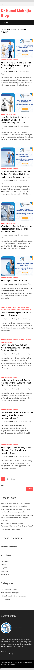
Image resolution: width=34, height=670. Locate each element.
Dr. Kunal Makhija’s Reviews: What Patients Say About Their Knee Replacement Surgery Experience (16, 174)
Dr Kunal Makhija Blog (16, 13)
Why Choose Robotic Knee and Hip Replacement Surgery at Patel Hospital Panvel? (16, 229)
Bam (13, 665)
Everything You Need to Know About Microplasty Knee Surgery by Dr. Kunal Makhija (16, 348)
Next (13, 479)
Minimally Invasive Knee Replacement (19, 310)
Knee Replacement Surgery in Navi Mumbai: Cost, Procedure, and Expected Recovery (16, 450)
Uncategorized (6, 599)
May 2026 (4, 568)
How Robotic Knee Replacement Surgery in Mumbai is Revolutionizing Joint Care (15, 120)
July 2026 (4, 564)
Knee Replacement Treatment (14, 280)
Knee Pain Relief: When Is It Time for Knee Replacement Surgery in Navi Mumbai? (16, 65)
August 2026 (5, 561)
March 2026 (5, 574)
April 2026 (4, 571)
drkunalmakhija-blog (11, 72)
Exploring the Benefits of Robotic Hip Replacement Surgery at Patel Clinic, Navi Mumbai (16, 383)
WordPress (6, 665)
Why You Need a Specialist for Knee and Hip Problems (17, 314)
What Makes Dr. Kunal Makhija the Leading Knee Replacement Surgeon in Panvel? (17, 415)
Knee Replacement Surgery (9, 60)
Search (3, 485)
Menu (6, 23)
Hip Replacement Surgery (9, 307)
